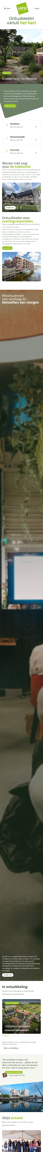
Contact (36, 8)
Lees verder (7, 248)
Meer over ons (10, 106)
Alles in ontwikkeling (11, 1048)
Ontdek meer (10, 208)
